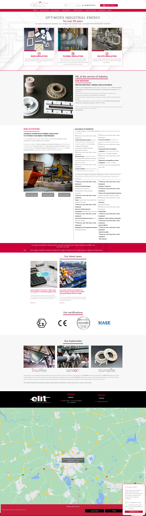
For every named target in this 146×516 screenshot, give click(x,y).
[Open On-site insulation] (60, 10)
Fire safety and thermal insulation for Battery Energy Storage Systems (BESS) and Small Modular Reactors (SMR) (72, 291)
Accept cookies (95, 511)
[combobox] (70, 5)
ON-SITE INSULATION (106, 56)
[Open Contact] (112, 10)
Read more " (33, 302)
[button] (25, 96)
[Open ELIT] (38, 10)
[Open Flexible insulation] (83, 10)
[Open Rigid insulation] (71, 10)
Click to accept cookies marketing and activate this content (73, 460)
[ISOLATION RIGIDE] (39, 53)
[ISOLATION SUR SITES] (107, 53)
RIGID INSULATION (39, 56)
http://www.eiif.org (79, 110)
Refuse (114, 511)
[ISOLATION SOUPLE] (73, 53)
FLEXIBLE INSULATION (73, 56)
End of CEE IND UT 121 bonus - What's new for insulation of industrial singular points (43, 291)
